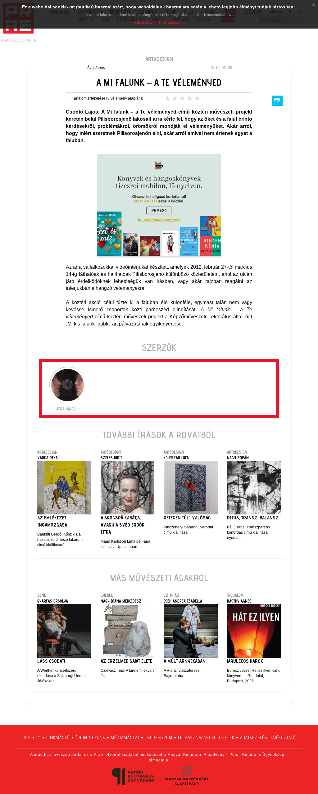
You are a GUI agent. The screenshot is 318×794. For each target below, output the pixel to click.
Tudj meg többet (172, 22)
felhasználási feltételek (206, 737)
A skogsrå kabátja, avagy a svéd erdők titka (122, 525)
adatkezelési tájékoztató (268, 737)
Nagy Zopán (238, 457)
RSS (26, 737)
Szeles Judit (111, 457)
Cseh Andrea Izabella (183, 601)
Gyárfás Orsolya (52, 601)
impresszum (158, 737)
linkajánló (58, 737)
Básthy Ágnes (239, 601)
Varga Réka (47, 457)
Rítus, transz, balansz (253, 518)
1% (38, 737)
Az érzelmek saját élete (126, 661)
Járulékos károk (245, 661)
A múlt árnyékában (185, 661)
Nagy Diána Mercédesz (121, 601)
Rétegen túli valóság (187, 518)
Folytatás (142, 22)
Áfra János (96, 67)
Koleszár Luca (176, 457)
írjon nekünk (90, 737)
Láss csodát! (51, 661)
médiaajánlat (125, 737)
